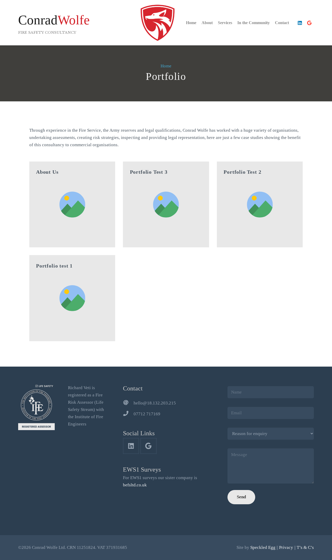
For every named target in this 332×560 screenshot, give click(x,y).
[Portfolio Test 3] (166, 205)
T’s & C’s (305, 547)
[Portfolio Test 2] (260, 205)
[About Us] (72, 205)
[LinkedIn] (300, 22)
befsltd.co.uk (135, 484)
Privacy (286, 547)
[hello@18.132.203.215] (128, 403)
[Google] (309, 22)
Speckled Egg (262, 547)
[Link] (157, 22)
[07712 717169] (128, 414)
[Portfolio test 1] (72, 298)
